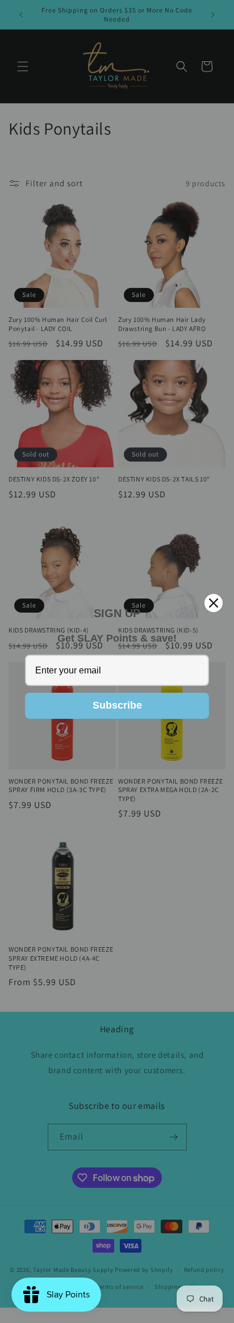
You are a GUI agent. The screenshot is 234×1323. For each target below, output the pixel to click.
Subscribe (117, 705)
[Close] (213, 603)
